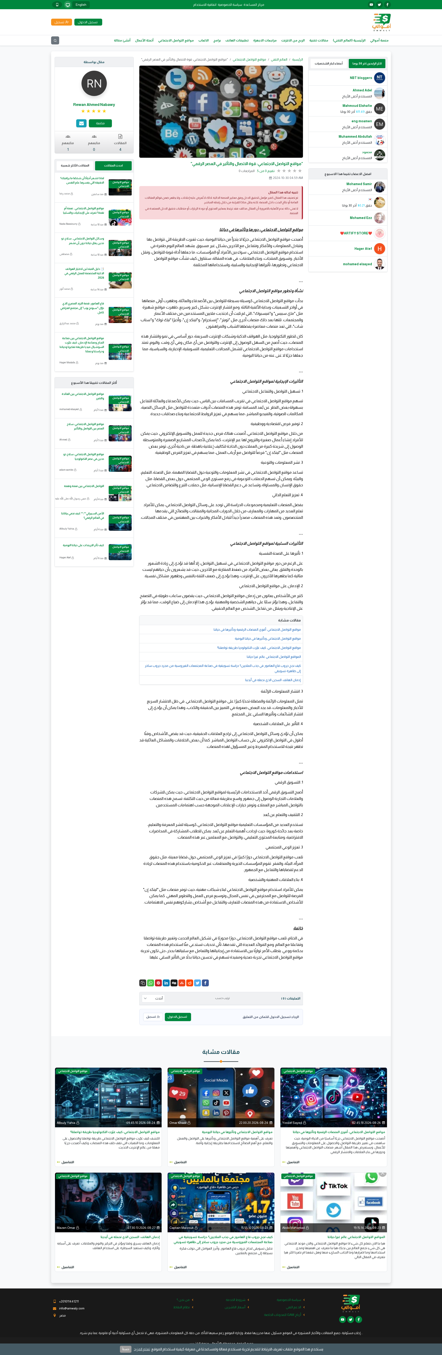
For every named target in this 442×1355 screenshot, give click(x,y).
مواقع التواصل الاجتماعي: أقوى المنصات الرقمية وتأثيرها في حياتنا (257, 629)
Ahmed (63, 439)
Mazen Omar (66, 1228)
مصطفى (64, 254)
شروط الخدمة (235, 1300)
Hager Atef (65, 557)
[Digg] (174, 982)
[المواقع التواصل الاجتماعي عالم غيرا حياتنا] (333, 1202)
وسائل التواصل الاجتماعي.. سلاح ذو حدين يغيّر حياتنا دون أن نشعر (82, 241)
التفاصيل (293, 1162)
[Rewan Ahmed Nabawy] (94, 83)
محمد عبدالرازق (67, 323)
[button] (142, 982)
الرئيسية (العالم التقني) (349, 40)
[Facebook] (205, 982)
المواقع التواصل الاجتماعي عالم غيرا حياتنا (274, 657)
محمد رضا (64, 193)
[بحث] (55, 40)
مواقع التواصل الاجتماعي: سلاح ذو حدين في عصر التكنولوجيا (83, 456)
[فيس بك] (387, 4)
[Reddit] (189, 982)
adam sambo (66, 469)
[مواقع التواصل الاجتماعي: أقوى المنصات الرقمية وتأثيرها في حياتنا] (333, 1097)
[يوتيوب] (371, 4)
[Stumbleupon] (181, 982)
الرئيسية (297, 59)
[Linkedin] (166, 982)
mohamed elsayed (69, 409)
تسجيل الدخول (177, 1016)
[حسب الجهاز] (67, 4)
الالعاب (203, 40)
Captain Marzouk (181, 1228)
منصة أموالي (379, 40)
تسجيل (151, 1016)
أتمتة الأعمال (144, 40)
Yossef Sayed (292, 1123)
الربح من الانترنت (293, 40)
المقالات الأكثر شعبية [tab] (75, 165)
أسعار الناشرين (235, 1307)
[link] (94, 111)
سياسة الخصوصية (230, 4)
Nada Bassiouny (68, 223)
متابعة (100, 123)
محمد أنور (64, 288)
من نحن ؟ (183, 1300)
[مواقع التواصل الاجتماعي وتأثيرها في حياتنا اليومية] (221, 1097)
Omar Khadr (177, 1123)
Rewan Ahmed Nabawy (94, 104)
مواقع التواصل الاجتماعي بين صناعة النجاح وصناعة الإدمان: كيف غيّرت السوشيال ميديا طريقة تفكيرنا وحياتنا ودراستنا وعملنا (82, 345)
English (81, 4)
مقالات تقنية (318, 40)
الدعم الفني (293, 1307)
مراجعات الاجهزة (265, 40)
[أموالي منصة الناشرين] (381, 22)
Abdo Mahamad (293, 1228)
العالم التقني (279, 59)
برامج (217, 40)
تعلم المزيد (142, 1349)
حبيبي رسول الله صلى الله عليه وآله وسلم (64, 498)
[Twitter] (197, 982)
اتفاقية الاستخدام (204, 4)
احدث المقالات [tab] (113, 165)
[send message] (81, 123)
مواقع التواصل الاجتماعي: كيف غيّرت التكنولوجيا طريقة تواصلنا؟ (259, 648)
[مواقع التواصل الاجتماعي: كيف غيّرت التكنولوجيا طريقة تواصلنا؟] (108, 1097)
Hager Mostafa (67, 362)
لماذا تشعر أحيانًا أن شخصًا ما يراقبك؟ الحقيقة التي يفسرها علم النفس (82, 180)
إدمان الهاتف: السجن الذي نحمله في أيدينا (273, 680)
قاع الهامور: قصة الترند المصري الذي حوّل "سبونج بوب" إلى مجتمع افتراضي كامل (82, 308)
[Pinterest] (158, 982)
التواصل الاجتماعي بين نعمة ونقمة (84, 486)
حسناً (125, 1349)
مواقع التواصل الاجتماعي (176, 40)
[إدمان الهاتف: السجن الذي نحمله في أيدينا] (108, 1202)
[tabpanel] (348, 116)
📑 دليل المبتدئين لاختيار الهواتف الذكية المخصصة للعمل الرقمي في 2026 (84, 273)
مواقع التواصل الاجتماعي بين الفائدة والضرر (83, 396)
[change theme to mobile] (57, 4)
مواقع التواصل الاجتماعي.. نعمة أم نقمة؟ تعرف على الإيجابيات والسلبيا (83, 210)
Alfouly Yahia (66, 528)
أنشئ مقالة (122, 40)
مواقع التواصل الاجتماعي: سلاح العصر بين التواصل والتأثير (85, 426)
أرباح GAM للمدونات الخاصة (282, 1315)
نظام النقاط (181, 1307)
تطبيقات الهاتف (237, 40)
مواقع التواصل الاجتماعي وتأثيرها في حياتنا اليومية (268, 638)
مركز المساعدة (254, 4)
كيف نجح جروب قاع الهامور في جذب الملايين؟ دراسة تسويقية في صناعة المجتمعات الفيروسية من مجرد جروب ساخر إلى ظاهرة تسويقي (223, 668)
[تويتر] (379, 4)
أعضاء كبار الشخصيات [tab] (329, 63)
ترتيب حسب (222, 998)
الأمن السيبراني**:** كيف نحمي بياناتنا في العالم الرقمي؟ (82, 515)
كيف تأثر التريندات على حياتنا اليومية (83, 545)
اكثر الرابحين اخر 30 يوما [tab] (367, 63)
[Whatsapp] (150, 982)
